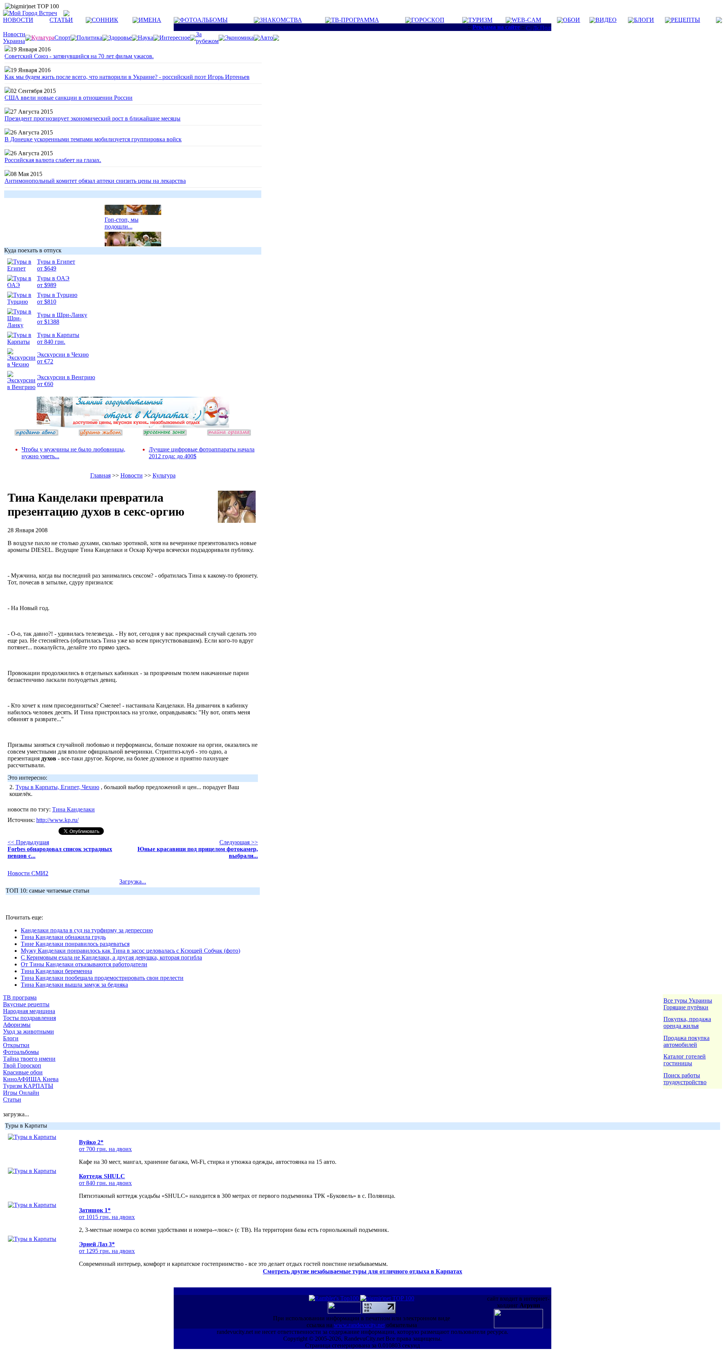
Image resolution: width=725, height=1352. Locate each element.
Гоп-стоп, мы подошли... (122, 219)
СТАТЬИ (61, 20)
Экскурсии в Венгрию (66, 377)
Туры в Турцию (57, 295)
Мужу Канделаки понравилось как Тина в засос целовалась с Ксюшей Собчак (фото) (130, 950)
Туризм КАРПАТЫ (28, 1086)
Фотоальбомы (21, 1052)
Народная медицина (29, 1011)
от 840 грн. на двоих (105, 1183)
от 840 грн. (51, 341)
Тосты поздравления (29, 1018)
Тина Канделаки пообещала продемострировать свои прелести (102, 978)
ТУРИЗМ (480, 20)
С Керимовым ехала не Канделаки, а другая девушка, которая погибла (111, 957)
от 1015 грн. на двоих (107, 1217)
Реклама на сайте (496, 27)
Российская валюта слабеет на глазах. (53, 160)
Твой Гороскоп (22, 1065)
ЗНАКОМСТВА (281, 20)
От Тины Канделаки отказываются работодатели (84, 964)
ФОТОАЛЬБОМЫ (204, 20)
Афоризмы (17, 1024)
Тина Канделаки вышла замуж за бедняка (74, 984)
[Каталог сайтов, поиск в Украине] (345, 1311)
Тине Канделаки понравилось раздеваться (75, 944)
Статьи (12, 1099)
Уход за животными (28, 1031)
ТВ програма (20, 997)
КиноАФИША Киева (31, 1079)
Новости (131, 475)
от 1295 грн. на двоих (107, 1251)
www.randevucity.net (359, 1325)
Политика (89, 37)
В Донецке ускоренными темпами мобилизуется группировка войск (93, 139)
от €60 (45, 384)
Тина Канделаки (73, 809)
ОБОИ (571, 20)
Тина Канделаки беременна (56, 971)
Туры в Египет (56, 261)
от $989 (46, 285)
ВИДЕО (606, 20)
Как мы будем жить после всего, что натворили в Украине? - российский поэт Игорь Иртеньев (127, 77)
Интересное (174, 37)
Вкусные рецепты (26, 1004)
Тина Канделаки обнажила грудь (63, 937)
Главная (100, 475)
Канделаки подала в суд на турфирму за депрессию (87, 930)
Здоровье (120, 37)
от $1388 (48, 321)
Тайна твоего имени (29, 1058)
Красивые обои (23, 1072)
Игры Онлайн (21, 1092)
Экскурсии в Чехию (63, 354)
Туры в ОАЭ (53, 278)
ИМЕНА (150, 20)
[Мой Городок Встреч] (133, 425)
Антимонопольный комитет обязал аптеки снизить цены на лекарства (95, 181)
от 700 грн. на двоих (105, 1149)
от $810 (46, 301)
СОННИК (105, 20)
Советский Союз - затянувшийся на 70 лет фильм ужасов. (79, 56)
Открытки (16, 1045)
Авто (266, 37)
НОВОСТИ (18, 20)
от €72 (45, 361)
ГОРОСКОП (427, 20)
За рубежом (207, 37)
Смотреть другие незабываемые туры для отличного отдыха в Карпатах (362, 1271)
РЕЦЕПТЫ (685, 20)
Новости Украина (14, 37)
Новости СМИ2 (28, 873)
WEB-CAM (526, 20)
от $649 (46, 268)
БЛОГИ (644, 20)
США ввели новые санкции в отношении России (69, 97)
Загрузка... (132, 881)
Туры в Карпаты (58, 335)
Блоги (11, 1038)
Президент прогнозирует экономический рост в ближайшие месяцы (92, 118)
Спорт (62, 37)
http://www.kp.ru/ (57, 820)
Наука (145, 37)
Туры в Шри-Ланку (62, 315)
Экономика (239, 37)
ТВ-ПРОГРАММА (355, 20)
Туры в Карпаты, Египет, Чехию (57, 787)
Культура (164, 475)
